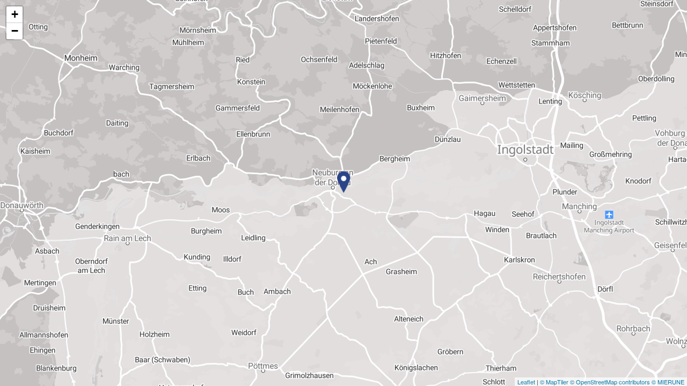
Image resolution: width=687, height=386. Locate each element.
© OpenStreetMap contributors (610, 381)
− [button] (14, 31)
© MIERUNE (668, 381)
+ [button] (14, 14)
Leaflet (526, 381)
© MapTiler (554, 381)
